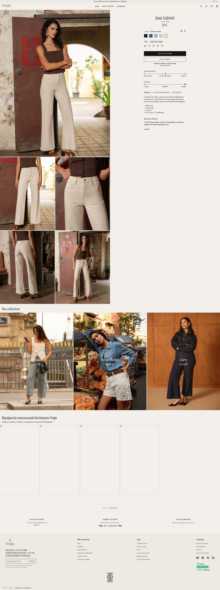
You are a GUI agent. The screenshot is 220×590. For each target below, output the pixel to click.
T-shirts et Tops (82, 556)
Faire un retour (142, 546)
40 (158, 46)
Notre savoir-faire (202, 543)
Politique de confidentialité (23, 588)
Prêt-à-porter (108, 6)
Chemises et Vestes (83, 559)
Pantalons (80, 546)
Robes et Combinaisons (85, 553)
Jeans (97, 6)
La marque (120, 6)
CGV (11, 588)
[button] (201, 6)
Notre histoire (200, 546)
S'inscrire (32, 561)
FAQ (138, 550)
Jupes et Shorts (82, 550)
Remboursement (142, 556)
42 (162, 46)
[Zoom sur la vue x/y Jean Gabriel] (55, 83)
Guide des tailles (156, 41)
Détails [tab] (147, 92)
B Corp (198, 550)
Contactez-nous (142, 543)
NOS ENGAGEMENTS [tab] (161, 92)
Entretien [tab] (176, 92)
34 (145, 46)
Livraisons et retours (143, 553)
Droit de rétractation (143, 559)
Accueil (105, 508)
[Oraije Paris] (6, 6)
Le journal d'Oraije (202, 553)
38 (153, 46)
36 (149, 46)
